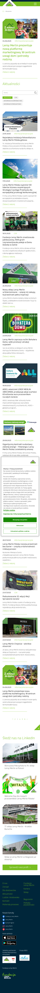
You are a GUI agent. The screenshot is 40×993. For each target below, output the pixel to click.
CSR (16, 97)
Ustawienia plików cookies (20, 531)
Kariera (27, 889)
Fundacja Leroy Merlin (29, 884)
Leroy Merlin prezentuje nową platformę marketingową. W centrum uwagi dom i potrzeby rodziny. (19, 52)
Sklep (26, 892)
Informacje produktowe (12, 104)
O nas (4, 883)
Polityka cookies (9, 510)
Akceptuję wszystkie (20, 519)
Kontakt (5, 901)
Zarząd (5, 887)
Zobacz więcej (9, 72)
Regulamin (28, 899)
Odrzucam (19, 525)
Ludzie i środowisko (10, 897)
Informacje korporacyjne (24, 41)
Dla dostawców (9, 890)
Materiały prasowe (10, 904)
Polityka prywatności (29, 904)
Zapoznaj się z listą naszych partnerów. (17, 514)
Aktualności (9, 11)
